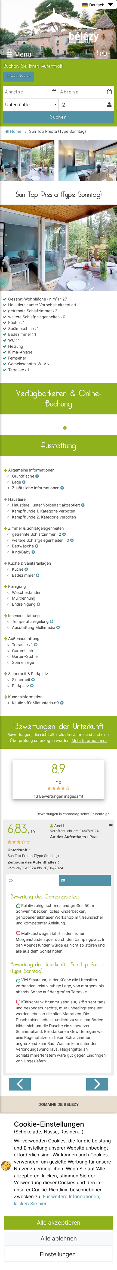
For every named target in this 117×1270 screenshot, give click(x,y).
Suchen (58, 117)
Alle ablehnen (59, 1238)
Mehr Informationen (89, 740)
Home (15, 131)
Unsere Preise (18, 76)
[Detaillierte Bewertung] (85, 880)
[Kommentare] (32, 880)
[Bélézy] (58, 22)
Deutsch (97, 4)
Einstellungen (58, 1254)
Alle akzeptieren (58, 1222)
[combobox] (31, 105)
